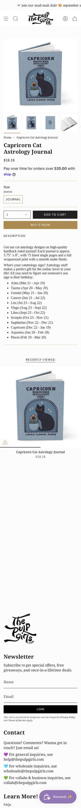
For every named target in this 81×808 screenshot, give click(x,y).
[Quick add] (5, 442)
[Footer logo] (20, 629)
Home (7, 137)
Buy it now (40, 225)
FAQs (7, 804)
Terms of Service (17, 720)
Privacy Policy (67, 717)
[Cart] (74, 19)
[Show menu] (5, 19)
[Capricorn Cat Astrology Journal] (40, 407)
